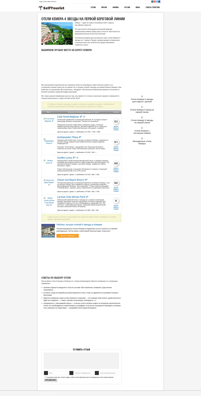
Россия (127, 7)
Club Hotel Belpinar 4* (69, 116)
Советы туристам (153, 7)
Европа (104, 7)
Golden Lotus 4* (66, 157)
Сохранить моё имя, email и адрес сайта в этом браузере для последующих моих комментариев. (80, 377)
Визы (138, 7)
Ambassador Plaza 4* (69, 137)
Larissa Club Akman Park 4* (72, 196)
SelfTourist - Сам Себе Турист (45, 393)
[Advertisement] (59, 67)
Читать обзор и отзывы (116, 127)
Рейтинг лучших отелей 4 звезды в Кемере (79, 224)
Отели (93, 7)
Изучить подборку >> (68, 236)
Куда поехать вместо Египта (47, 1)
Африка (116, 7)
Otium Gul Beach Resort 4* (72, 179)
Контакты (56, 393)
